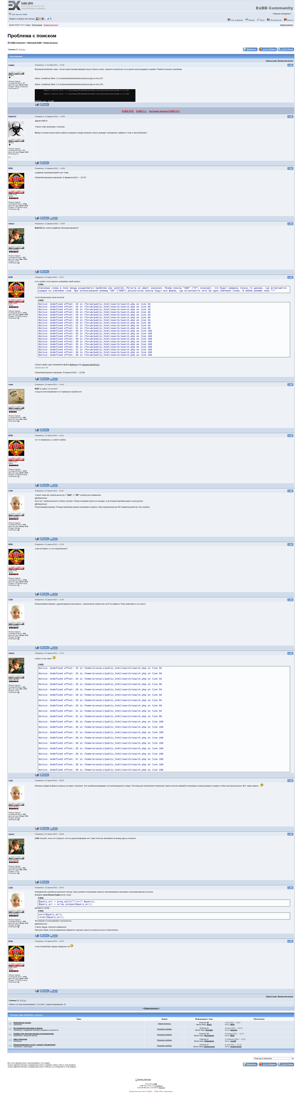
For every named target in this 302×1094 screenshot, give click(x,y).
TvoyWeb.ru (158, 1086)
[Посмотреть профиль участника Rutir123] (37, 164)
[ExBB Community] (27, 9)
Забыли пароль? (286, 25)
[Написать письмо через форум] (44, 105)
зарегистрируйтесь (90, 365)
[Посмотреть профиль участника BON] (37, 219)
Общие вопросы (50, 43)
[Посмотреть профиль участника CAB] (37, 540)
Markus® (162, 1087)
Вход (28, 25)
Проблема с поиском (32, 35)
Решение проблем (164, 1029)
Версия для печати (285, 61)
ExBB (155, 1084)
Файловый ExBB (34, 43)
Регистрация (37, 25)
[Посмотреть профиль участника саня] (37, 431)
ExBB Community (18, 43)
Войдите (74, 365)
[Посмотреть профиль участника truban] (37, 105)
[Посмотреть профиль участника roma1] (37, 273)
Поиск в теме (271, 61)
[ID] (290, 66)
